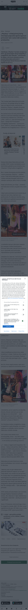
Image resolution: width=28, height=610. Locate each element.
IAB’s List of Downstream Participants (15, 298)
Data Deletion (6, 331)
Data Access (14, 331)
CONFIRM (8, 326)
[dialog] (14, 305)
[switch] (23, 305)
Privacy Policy (21, 331)
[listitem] (14, 302)
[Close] (25, 279)
